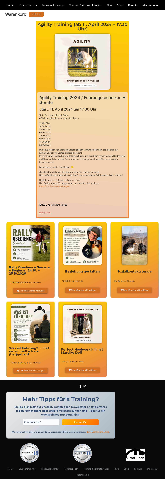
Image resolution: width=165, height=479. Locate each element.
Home (10, 5)
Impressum (152, 469)
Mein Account (151, 5)
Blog (109, 5)
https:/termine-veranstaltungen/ (54, 186)
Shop (120, 5)
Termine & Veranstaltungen (85, 5)
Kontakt (132, 5)
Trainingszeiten (70, 469)
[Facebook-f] (80, 386)
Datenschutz (82, 474)
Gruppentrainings (27, 469)
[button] (30, 290)
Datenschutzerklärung (98, 432)
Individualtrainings (53, 5)
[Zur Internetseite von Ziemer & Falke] (29, 462)
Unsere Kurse (26, 5)
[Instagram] (84, 386)
